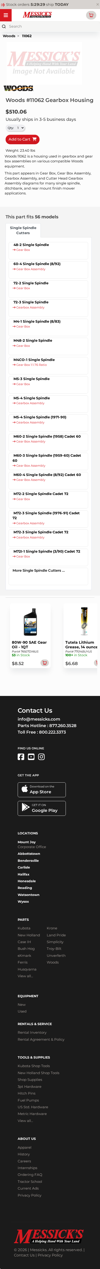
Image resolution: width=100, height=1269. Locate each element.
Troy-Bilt (54, 948)
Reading (25, 888)
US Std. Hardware (33, 1107)
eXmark (24, 955)
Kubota (24, 928)
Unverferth (56, 955)
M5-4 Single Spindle (31, 398)
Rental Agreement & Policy (41, 1039)
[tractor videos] (31, 756)
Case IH (24, 942)
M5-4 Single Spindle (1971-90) (39, 417)
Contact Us (24, 1255)
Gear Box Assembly (30, 269)
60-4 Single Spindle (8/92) (36, 264)
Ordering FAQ (30, 1174)
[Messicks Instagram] (41, 756)
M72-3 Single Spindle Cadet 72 (40, 532)
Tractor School (30, 1181)
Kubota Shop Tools (34, 1066)
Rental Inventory (32, 1032)
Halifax (23, 874)
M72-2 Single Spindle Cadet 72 (40, 494)
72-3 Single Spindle (30, 302)
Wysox (23, 901)
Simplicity (55, 942)
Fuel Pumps (28, 1100)
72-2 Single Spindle (30, 283)
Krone (52, 928)
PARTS (23, 920)
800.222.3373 (52, 732)
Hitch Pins (26, 1093)
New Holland (29, 935)
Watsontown (29, 895)
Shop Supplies (30, 1079)
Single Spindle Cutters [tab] (23, 230)
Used (22, 1011)
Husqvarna (27, 969)
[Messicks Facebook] (21, 756)
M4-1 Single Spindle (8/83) (36, 321)
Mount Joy (27, 842)
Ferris (22, 962)
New (22, 1004)
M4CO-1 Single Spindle (34, 359)
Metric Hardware (32, 1114)
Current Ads (28, 1188)
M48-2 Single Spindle (32, 340)
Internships (27, 1168)
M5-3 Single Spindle (31, 379)
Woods (9, 36)
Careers (24, 1161)
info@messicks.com (39, 719)
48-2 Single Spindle (31, 245)
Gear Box (23, 250)
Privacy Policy (29, 1195)
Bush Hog (26, 948)
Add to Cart (20, 139)
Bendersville (28, 861)
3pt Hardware (29, 1086)
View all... (25, 976)
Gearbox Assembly (30, 307)
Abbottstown (29, 854)
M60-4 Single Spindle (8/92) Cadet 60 (47, 474)
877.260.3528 (63, 725)
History (24, 1154)
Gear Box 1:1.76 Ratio (31, 365)
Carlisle (24, 867)
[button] (91, 15)
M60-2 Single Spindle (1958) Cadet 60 (47, 436)
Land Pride (56, 935)
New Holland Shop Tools (38, 1073)
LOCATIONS (28, 833)
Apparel (24, 1147)
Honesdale (27, 881)
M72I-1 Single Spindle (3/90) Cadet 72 (46, 551)
